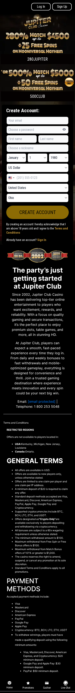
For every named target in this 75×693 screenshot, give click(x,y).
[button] (37, 47)
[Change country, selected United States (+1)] (11, 178)
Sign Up (62, 7)
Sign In (41, 240)
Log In (41, 7)
